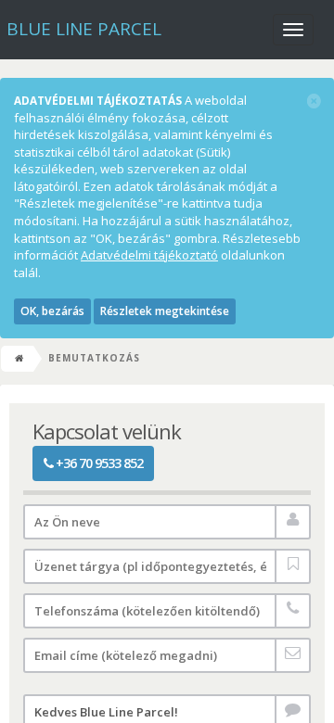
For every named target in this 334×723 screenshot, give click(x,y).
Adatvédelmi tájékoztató (149, 255)
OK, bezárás (52, 311)
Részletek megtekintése (164, 311)
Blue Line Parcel (83, 29)
